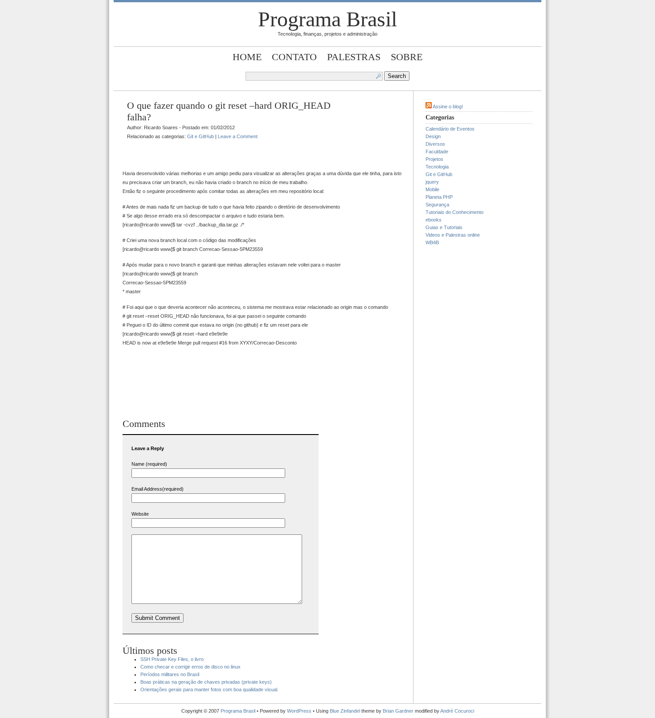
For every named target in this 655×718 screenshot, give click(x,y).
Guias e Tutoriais (444, 227)
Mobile (432, 189)
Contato (294, 56)
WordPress (299, 711)
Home (247, 56)
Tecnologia (437, 166)
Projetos (434, 159)
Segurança (437, 204)
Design (433, 136)
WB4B (432, 242)
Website (140, 514)
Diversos (435, 144)
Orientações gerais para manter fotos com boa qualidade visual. (209, 689)
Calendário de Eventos (450, 128)
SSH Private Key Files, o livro (172, 659)
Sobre (406, 56)
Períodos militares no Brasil (169, 674)
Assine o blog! (448, 106)
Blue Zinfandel (345, 711)
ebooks (434, 219)
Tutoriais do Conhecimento (454, 212)
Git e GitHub (200, 136)
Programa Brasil (327, 19)
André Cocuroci (457, 711)
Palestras (354, 56)
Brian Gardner (398, 711)
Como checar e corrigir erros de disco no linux (190, 666)
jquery (432, 182)
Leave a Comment (238, 136)
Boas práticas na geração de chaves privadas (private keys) (206, 682)
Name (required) (149, 464)
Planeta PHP (439, 197)
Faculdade (437, 151)
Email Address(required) (157, 489)
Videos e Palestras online (453, 235)
